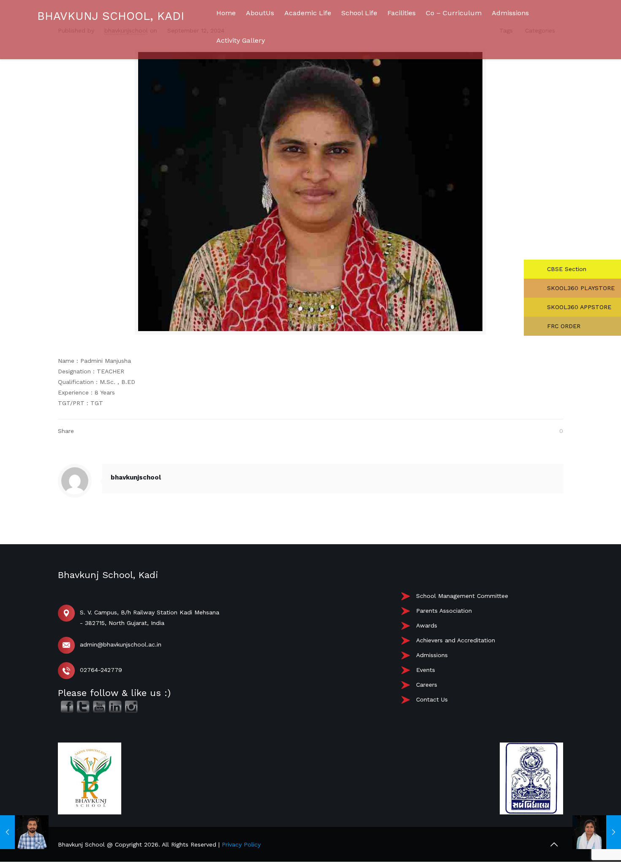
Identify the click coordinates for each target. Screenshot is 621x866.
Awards (426, 625)
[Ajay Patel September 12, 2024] (24, 832)
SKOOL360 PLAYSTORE (580, 288)
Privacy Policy (241, 844)
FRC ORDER (562, 326)
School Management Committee (462, 595)
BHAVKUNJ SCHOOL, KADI (110, 16)
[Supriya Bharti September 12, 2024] (596, 832)
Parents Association (444, 610)
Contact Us (432, 699)
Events (425, 669)
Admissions (432, 655)
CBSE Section (565, 269)
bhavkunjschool (136, 477)
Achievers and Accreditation (455, 640)
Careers (426, 684)
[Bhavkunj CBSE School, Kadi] (38, 110)
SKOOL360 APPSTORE (578, 307)
